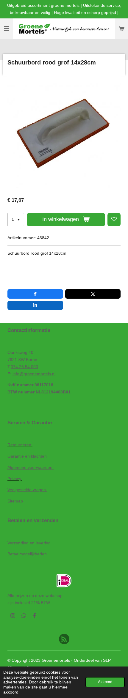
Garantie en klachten (27, 456)
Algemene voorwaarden (30, 467)
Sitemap (15, 501)
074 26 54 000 (24, 366)
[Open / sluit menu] (6, 28)
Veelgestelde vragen (27, 489)
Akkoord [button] (105, 682)
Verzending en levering (29, 543)
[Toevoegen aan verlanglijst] (114, 219)
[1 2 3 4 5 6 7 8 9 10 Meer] (15, 219)
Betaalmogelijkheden (27, 554)
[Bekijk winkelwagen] (121, 28)
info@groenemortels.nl (34, 373)
